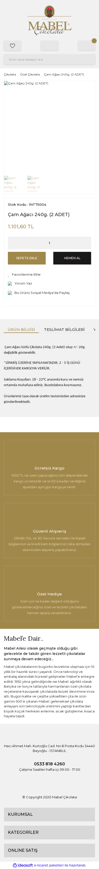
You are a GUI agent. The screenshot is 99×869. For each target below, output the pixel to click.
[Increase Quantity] (87, 243)
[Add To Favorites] (24, 274)
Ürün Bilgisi (21, 329)
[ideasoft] (23, 865)
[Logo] (49, 20)
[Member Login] (49, 45)
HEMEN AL (72, 258)
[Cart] (86, 45)
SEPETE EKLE (26, 258)
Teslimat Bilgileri (64, 329)
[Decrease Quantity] (11, 243)
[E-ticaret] (49, 865)
